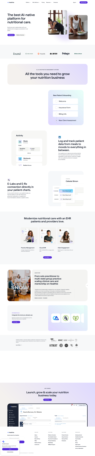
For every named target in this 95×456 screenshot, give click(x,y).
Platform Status (38, 442)
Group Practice (65, 436)
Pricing (43, 2)
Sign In (74, 2)
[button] (87, 285)
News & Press (37, 438)
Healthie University (79, 436)
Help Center (77, 444)
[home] (10, 2)
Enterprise (56, 2)
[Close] (18, 440)
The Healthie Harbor (52, 436)
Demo (76, 442)
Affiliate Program (51, 444)
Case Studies (78, 438)
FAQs (36, 440)
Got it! (10, 449)
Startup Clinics (65, 438)
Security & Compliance (53, 438)
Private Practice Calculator (80, 446)
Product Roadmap (52, 440)
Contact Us (37, 444)
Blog (76, 440)
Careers (36, 436)
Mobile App (50, 442)
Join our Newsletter (79, 448)
